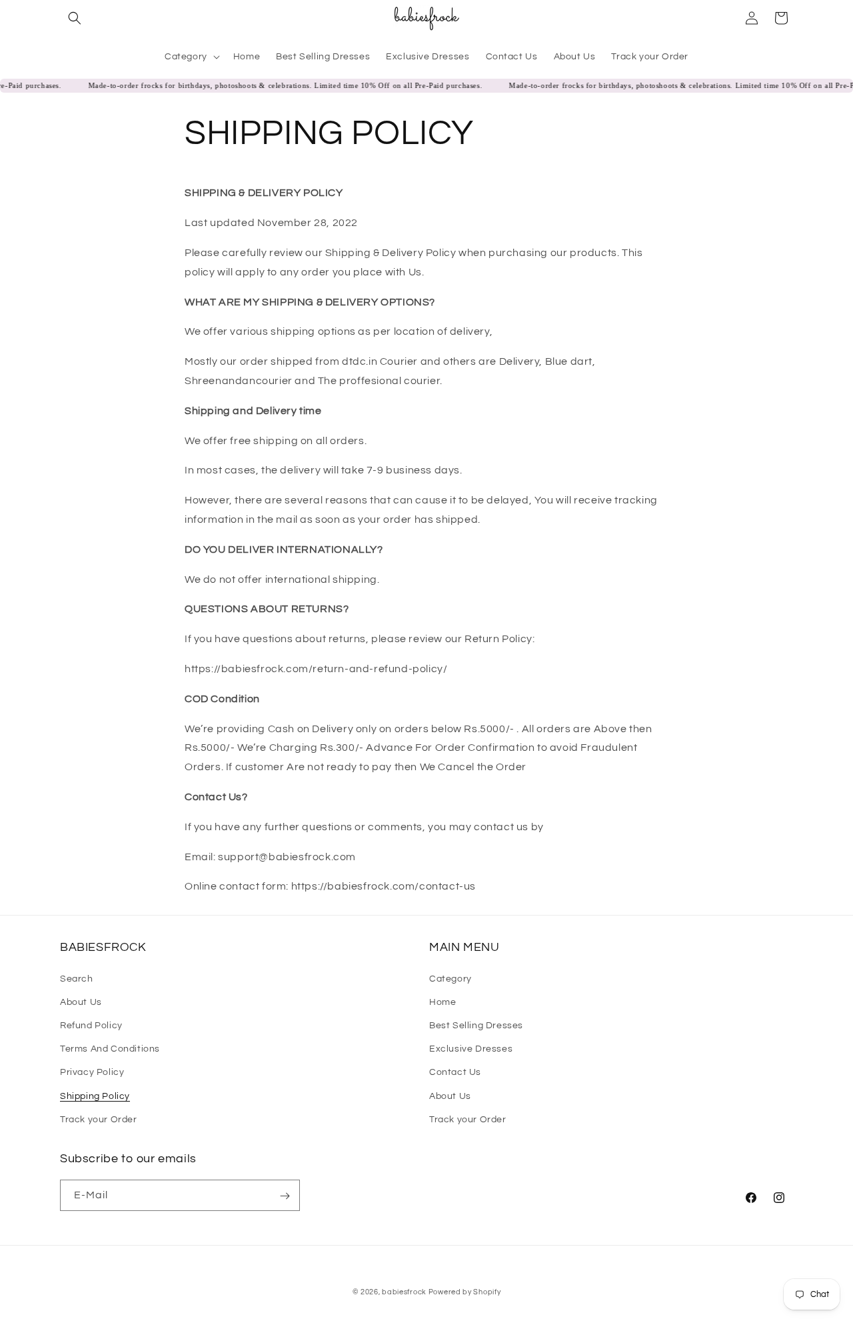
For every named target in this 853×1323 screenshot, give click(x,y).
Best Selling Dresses (476, 1025)
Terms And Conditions (110, 1048)
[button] (74, 18)
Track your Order (98, 1119)
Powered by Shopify (464, 1292)
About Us (81, 1001)
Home (442, 1001)
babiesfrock (405, 1292)
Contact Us (455, 1072)
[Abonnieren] (284, 1196)
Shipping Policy (95, 1095)
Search (76, 978)
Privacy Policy (92, 1072)
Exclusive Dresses (470, 1048)
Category (450, 978)
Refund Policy (91, 1025)
